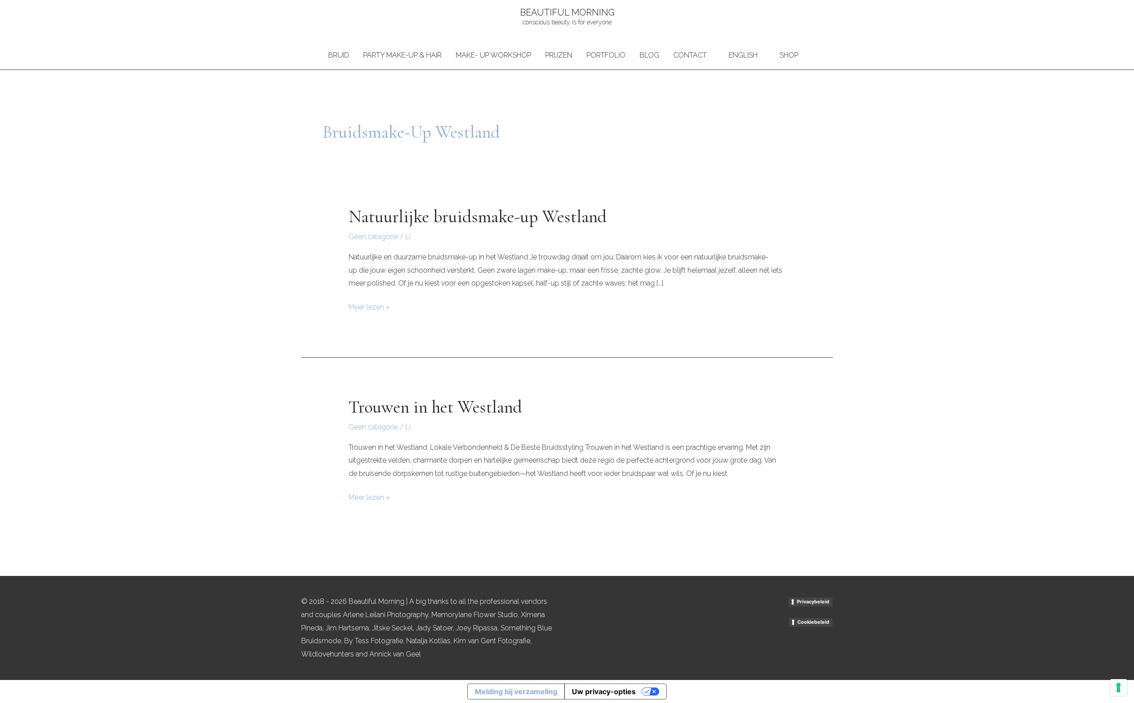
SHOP (789, 55)
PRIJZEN (558, 55)
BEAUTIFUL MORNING (567, 12)
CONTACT (690, 55)
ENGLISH (743, 55)
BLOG (649, 55)
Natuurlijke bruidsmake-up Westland (478, 216)
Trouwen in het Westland (435, 406)
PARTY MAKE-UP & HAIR (402, 55)
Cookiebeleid (813, 622)
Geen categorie (373, 236)
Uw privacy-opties (604, 691)
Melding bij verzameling (516, 691)
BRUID (338, 55)
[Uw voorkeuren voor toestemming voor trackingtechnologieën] (1118, 687)
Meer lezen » (369, 306)
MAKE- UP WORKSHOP (493, 55)
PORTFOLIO (605, 55)
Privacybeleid (813, 602)
